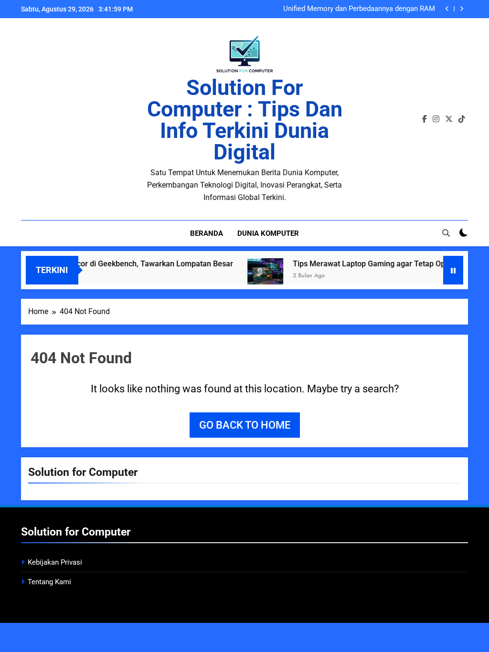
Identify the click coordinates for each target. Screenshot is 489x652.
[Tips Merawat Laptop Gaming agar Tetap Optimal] (258, 276)
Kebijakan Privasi (55, 562)
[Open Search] (446, 233)
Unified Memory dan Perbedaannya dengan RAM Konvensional (359, 9)
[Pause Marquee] (453, 270)
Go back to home (244, 425)
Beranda (206, 233)
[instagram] (436, 119)
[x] (449, 119)
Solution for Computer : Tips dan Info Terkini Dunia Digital (244, 120)
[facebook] (424, 119)
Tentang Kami (49, 582)
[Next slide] (461, 9)
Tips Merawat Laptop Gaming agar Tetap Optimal (370, 263)
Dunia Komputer (268, 233)
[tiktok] (462, 119)
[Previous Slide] (447, 9)
